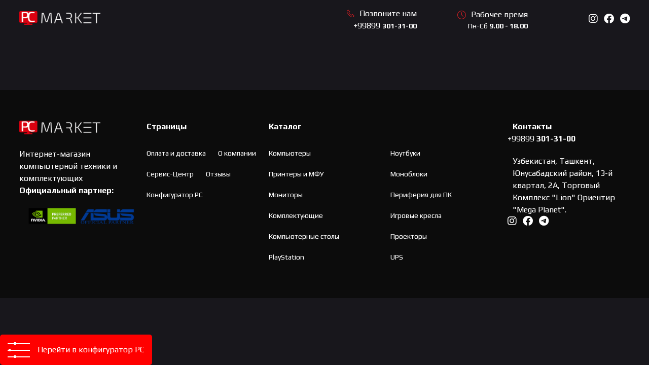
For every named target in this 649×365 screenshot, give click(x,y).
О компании (237, 153)
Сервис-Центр (170, 174)
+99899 (385, 25)
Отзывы (218, 174)
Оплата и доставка (176, 153)
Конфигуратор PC (175, 195)
